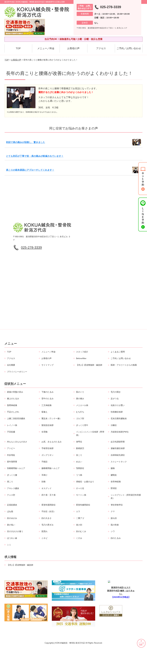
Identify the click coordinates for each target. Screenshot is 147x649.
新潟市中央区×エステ (120, 587)
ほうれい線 (12, 538)
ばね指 (10, 511)
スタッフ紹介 (82, 352)
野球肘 (114, 488)
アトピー (11, 448)
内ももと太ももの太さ (17, 442)
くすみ (79, 538)
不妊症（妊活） (48, 511)
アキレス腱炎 (13, 488)
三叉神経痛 (46, 405)
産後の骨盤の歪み (15, 392)
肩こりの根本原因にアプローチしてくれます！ (30, 170)
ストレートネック (119, 461)
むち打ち (80, 412)
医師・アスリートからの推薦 (124, 365)
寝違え (44, 412)
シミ (9, 545)
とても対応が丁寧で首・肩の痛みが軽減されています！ (34, 156)
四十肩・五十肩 (48, 495)
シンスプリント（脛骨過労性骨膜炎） (126, 496)
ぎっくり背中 (82, 425)
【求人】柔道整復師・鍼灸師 (89, 365)
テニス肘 (11, 495)
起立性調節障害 (118, 442)
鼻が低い (11, 525)
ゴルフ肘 (80, 418)
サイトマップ (47, 365)
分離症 (114, 425)
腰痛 (113, 468)
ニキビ (44, 538)
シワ (113, 531)
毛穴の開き (116, 392)
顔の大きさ (46, 518)
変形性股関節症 (48, 505)
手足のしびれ (13, 412)
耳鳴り (44, 475)
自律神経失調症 (118, 455)
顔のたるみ (116, 538)
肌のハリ (80, 392)
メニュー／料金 (45, 48)
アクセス (101, 48)
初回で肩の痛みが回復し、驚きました (25, 142)
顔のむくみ (81, 531)
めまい (79, 461)
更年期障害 (12, 461)
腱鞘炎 (114, 475)
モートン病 (81, 495)
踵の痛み (80, 398)
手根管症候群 (47, 448)
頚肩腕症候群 (117, 412)
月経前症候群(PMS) (119, 432)
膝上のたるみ (13, 398)
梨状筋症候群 (47, 425)
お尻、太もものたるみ (51, 442)
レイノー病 (12, 425)
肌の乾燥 (115, 525)
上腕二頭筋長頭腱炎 (16, 418)
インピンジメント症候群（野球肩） (90, 433)
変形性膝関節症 (83, 505)
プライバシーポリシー (17, 372)
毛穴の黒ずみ (47, 525)
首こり (79, 455)
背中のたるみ (47, 398)
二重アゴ (80, 518)
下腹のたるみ (47, 392)
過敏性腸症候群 (118, 448)
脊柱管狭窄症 (117, 505)
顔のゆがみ (12, 518)
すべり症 (80, 488)
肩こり (10, 481)
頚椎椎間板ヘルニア (16, 468)
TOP (18, 48)
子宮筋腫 (11, 432)
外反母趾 (11, 455)
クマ (113, 511)
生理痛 (44, 432)
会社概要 (11, 365)
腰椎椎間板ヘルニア (50, 468)
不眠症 (44, 461)
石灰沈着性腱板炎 (119, 418)
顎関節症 (80, 468)
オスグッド (46, 488)
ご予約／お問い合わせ (129, 48)
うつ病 (79, 475)
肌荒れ (44, 531)
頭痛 (43, 481)
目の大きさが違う (15, 531)
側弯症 (79, 442)
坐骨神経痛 (116, 481)
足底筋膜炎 (12, 505)
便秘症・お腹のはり (85, 481)
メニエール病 (82, 405)
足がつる (115, 398)
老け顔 (79, 525)
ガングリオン (47, 455)
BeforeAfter (81, 358)
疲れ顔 (114, 518)
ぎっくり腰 (12, 475)
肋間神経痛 (12, 405)
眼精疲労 (80, 448)
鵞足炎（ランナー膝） (51, 418)
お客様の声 (73, 48)
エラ (78, 511)
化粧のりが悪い (118, 405)
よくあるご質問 (118, 352)
